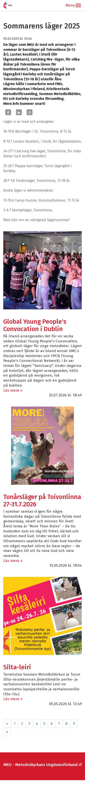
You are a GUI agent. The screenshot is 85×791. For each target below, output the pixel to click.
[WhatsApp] (29, 112)
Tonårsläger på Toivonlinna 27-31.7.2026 (42, 500)
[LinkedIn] (19, 112)
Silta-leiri (17, 667)
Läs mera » (12, 390)
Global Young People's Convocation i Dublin (34, 325)
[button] (78, 5)
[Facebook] (8, 112)
